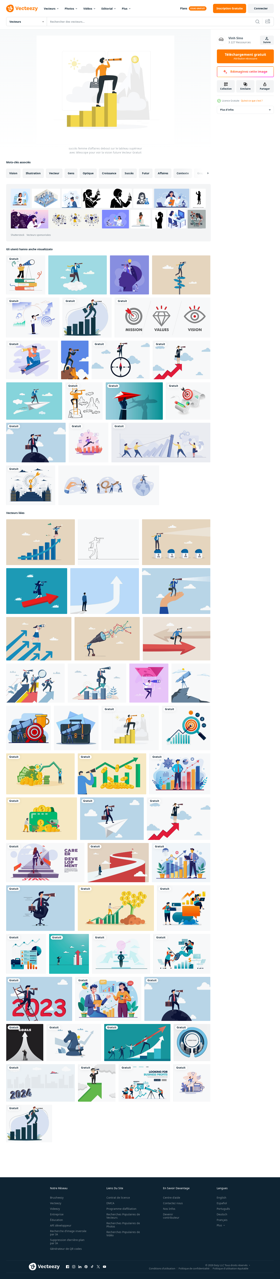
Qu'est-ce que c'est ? (251, 100)
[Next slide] (204, 173)
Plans (183, 8)
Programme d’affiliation (121, 1209)
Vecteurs (49, 8)
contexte (183, 173)
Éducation (56, 1220)
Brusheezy (57, 1197)
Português (223, 1209)
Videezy (55, 1209)
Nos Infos (169, 1209)
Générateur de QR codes (66, 1249)
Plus (124, 8)
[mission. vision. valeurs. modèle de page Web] (162, 318)
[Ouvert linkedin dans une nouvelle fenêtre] (79, 1266)
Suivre (267, 42)
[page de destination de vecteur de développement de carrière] (45, 862)
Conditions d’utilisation (162, 1268)
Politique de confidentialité (194, 1268)
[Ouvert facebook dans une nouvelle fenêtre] (67, 1266)
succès (129, 173)
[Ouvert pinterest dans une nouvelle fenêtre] (86, 1266)
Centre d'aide (171, 1197)
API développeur (60, 1225)
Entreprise (57, 1214)
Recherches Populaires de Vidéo (123, 1233)
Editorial (107, 8)
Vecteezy (55, 1203)
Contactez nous (173, 1203)
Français (222, 1220)
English (221, 1197)
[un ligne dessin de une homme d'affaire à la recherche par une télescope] (108, 542)
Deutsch (222, 1214)
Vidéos (87, 8)
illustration (33, 173)
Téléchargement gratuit (245, 56)
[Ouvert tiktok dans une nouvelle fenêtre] (92, 1266)
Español (222, 1203)
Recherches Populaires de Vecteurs (123, 1215)
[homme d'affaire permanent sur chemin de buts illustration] (24, 1042)
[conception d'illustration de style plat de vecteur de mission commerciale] (88, 442)
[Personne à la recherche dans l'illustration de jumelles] (75, 360)
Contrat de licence (118, 1197)
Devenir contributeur (171, 1215)
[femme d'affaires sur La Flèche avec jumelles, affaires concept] (36, 591)
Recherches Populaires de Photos (123, 1224)
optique (88, 173)
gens (71, 173)
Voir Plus (197, 219)
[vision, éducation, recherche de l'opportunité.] (25, 274)
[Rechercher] (257, 21)
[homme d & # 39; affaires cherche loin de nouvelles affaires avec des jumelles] (84, 401)
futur (145, 173)
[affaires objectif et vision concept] (118, 862)
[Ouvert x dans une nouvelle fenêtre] (98, 1266)
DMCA (110, 1203)
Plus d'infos (227, 109)
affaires (163, 173)
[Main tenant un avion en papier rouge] (134, 401)
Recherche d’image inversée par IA (68, 1232)
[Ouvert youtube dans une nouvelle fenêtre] (104, 1266)
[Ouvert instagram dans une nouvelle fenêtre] (73, 1266)
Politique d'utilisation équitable (230, 1268)
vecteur (54, 173)
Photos (69, 8)
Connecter (261, 8)
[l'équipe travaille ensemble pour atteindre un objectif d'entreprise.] (160, 442)
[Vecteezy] (22, 8)
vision (13, 173)
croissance (109, 173)
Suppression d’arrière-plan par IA (67, 1241)
